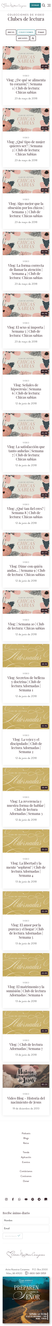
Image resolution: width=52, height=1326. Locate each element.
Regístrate (11, 1236)
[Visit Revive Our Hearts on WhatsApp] (19, 1199)
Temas (41, 32)
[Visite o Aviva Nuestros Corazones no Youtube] (26, 1199)
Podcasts (26, 1133)
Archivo (22, 38)
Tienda (26, 1152)
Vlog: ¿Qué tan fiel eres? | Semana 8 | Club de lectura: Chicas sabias (26, 513)
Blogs (26, 1138)
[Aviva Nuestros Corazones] (14, 5)
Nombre (8, 1220)
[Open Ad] (26, 1300)
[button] (49, 5)
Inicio (11, 32)
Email (7, 1228)
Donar (35, 5)
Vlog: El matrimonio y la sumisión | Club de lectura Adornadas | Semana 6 (26, 991)
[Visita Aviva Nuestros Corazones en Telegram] (39, 1199)
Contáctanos (26, 1171)
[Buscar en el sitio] (43, 5)
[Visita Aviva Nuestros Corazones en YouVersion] (46, 1199)
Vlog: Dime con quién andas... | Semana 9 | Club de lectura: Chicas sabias (26, 571)
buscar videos (17, 44)
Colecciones (26, 32)
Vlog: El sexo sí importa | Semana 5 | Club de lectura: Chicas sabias (26, 332)
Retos (26, 1143)
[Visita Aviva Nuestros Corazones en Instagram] (6, 1199)
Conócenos (26, 1176)
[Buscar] (8, 43)
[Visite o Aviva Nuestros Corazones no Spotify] (32, 1199)
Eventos (26, 1162)
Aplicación (26, 1157)
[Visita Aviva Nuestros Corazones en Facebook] (13, 1199)
